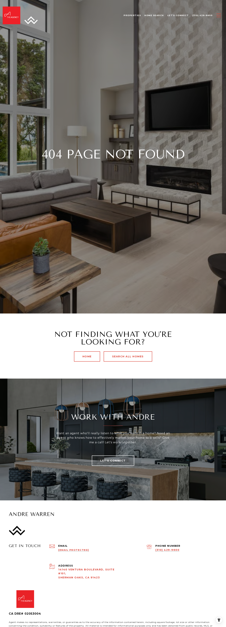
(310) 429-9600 (167, 549)
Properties (132, 15)
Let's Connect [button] (113, 460)
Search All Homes (128, 356)
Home (87, 356)
